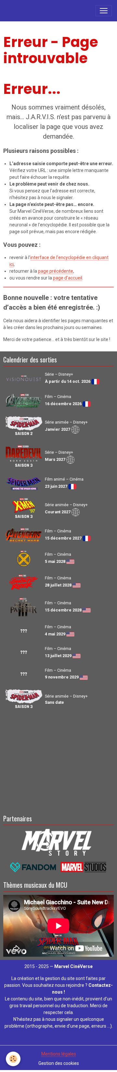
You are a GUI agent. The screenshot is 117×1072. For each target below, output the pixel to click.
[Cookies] (13, 1059)
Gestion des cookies (58, 1063)
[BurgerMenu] (104, 10)
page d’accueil (67, 277)
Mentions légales (58, 1053)
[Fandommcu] (58, 866)
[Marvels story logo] (58, 841)
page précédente (55, 271)
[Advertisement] (58, 761)
